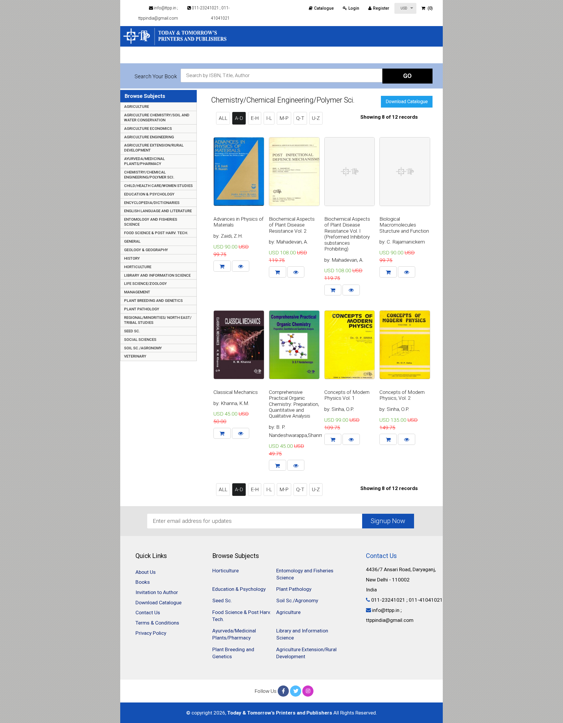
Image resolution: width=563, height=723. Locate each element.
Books (279, 57)
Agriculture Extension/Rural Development (154, 147)
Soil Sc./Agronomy (143, 348)
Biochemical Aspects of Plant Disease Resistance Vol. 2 (292, 225)
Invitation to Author (356, 57)
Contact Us (147, 612)
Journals (397, 57)
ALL (223, 118)
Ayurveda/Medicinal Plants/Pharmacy (144, 161)
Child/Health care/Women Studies (158, 185)
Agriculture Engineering (149, 137)
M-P (284, 118)
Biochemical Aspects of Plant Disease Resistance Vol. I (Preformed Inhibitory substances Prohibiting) (347, 234)
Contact (425, 57)
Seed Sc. (132, 331)
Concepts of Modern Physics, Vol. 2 (402, 395)
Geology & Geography (146, 250)
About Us (145, 572)
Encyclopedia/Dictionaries (151, 202)
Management (137, 292)
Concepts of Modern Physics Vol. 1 (346, 395)
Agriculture (136, 106)
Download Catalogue (407, 101)
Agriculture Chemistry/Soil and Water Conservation (156, 117)
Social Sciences (140, 339)
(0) (430, 8)
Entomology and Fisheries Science (150, 222)
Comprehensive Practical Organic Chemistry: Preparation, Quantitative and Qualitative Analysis (294, 404)
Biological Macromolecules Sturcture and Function (404, 225)
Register (381, 8)
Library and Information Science (157, 275)
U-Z (316, 118)
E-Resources (309, 57)
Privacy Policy (150, 633)
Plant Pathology (141, 309)
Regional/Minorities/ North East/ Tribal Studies (157, 320)
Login (353, 8)
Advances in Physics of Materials (238, 222)
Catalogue (324, 8)
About (256, 57)
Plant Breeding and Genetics (153, 300)
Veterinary (135, 356)
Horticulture (137, 267)
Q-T (300, 118)
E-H (255, 118)
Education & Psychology (149, 194)
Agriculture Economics (148, 128)
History (132, 258)
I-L (269, 118)
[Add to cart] (222, 266)
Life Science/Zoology (145, 283)
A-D (239, 118)
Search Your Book (156, 76)
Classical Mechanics (235, 392)
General (132, 241)
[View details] (240, 266)
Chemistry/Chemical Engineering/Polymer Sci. (149, 174)
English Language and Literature (158, 211)
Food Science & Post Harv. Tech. (156, 233)
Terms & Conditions (157, 623)
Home (234, 57)
